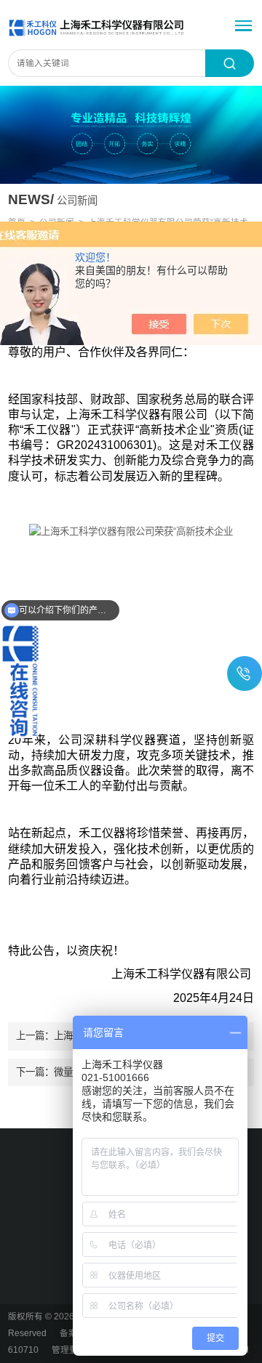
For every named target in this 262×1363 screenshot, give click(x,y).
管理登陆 (69, 1350)
